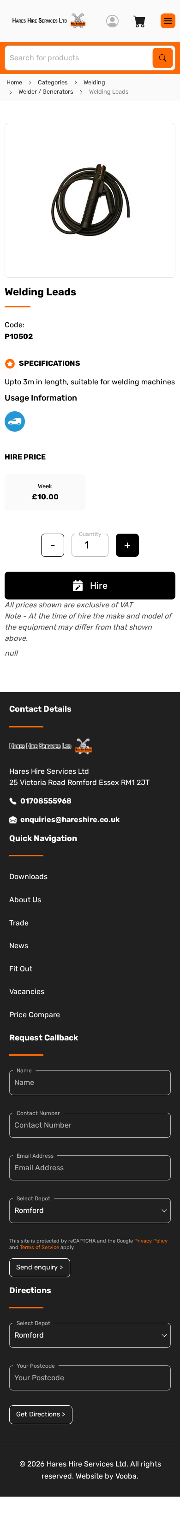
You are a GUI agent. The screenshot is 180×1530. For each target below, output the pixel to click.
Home (14, 82)
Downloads (28, 876)
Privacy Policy (151, 1241)
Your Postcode (36, 1366)
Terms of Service (39, 1247)
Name (24, 1070)
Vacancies (26, 991)
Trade (19, 922)
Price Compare (34, 1014)
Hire (99, 585)
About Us (25, 899)
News (18, 945)
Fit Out (20, 968)
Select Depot (33, 1198)
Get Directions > (40, 1414)
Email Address (35, 1156)
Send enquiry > (39, 1267)
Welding (94, 82)
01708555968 (46, 801)
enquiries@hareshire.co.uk (70, 819)
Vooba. (126, 1476)
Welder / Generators (45, 91)
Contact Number (38, 1113)
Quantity (90, 534)
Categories (53, 82)
